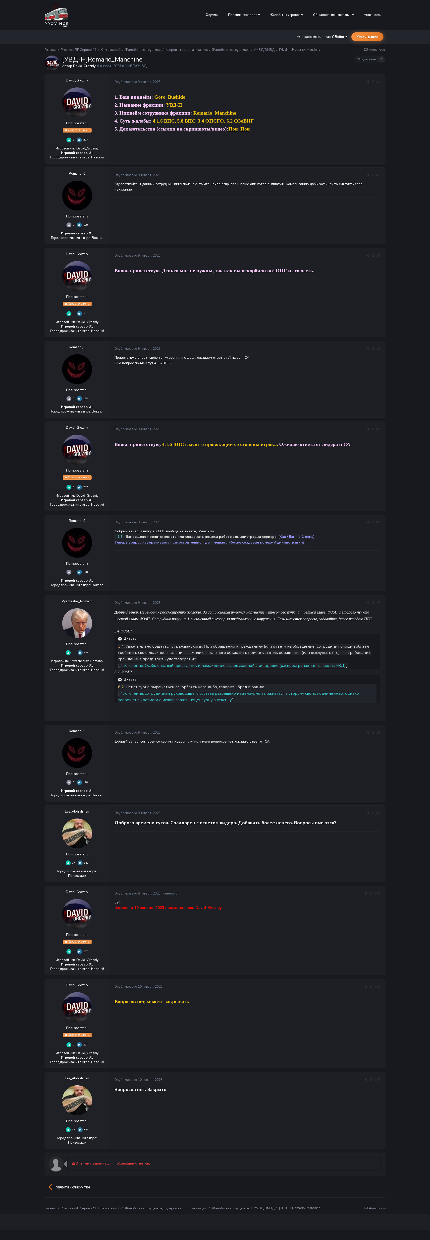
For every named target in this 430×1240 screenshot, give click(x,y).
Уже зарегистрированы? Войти (321, 37)
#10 (377, 893)
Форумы (212, 15)
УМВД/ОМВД (136, 66)
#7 (378, 603)
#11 (377, 986)
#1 (378, 82)
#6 (378, 522)
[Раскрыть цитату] (120, 639)
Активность (372, 15)
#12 (377, 1080)
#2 (378, 175)
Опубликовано (137, 82)
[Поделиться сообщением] (368, 82)
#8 (378, 732)
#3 (378, 255)
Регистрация (367, 36)
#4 (378, 348)
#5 (378, 429)
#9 (378, 813)
